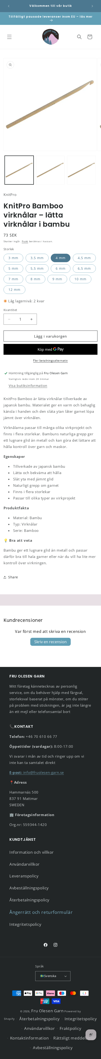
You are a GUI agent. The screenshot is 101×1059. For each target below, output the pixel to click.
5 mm (13, 268)
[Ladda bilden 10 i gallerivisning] (81, 170)
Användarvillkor (24, 864)
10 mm (80, 279)
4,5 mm (84, 258)
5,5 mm (37, 268)
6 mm (61, 268)
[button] (9, 37)
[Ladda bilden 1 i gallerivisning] (19, 170)
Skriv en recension (50, 641)
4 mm (61, 258)
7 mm (13, 279)
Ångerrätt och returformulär (41, 912)
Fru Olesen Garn (47, 1010)
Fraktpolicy (71, 1028)
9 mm (57, 279)
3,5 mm (37, 258)
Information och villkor (31, 852)
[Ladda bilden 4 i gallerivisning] (50, 170)
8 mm (35, 279)
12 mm (14, 289)
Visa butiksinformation (28, 385)
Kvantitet (10, 310)
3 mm (13, 258)
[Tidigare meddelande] (9, 6)
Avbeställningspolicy (29, 888)
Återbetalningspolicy (29, 900)
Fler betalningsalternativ (50, 360)
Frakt (25, 241)
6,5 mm (84, 268)
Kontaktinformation (29, 1038)
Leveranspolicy (24, 876)
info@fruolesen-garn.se (36, 772)
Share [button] (13, 577)
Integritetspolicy (25, 924)
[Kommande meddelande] (92, 6)
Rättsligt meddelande (74, 1038)
